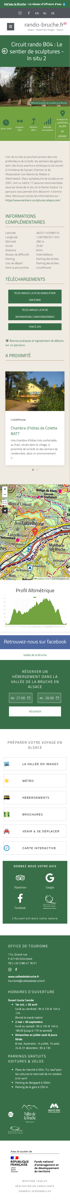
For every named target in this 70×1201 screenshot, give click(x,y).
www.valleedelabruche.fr (23, 976)
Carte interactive (39, 848)
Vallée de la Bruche (35, 655)
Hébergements (36, 797)
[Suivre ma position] (5, 510)
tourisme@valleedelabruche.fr (26, 981)
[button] (35, 532)
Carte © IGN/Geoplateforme (57, 578)
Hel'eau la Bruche (15, 4)
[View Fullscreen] (5, 502)
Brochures (32, 814)
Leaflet (40, 578)
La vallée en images (40, 764)
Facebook (20, 908)
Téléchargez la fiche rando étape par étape (35, 296)
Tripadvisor (20, 887)
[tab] (33, 470)
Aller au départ (62, 131)
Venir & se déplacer (41, 831)
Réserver (35, 711)
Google (50, 887)
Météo (28, 780)
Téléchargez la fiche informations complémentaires (35, 313)
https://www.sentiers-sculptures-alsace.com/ (33, 200)
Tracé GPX (35, 327)
